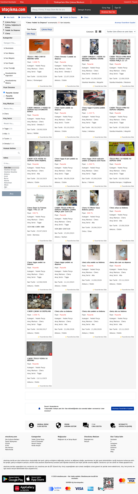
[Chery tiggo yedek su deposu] (67, 252)
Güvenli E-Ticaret (130, 2)
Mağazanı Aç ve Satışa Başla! (67, 439)
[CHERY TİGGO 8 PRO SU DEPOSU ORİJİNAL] (121, 97)
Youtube (113, 445)
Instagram (114, 443)
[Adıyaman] (11, 183)
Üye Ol (118, 7)
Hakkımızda (9, 449)
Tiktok (113, 449)
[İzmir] (11, 176)
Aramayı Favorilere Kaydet (122, 408)
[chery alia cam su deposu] (121, 252)
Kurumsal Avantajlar (8, 2)
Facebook (114, 439)
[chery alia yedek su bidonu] (94, 252)
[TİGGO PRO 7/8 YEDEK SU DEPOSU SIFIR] (121, 148)
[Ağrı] (11, 187)
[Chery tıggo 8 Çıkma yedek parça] (94, 97)
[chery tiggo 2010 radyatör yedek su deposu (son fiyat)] (94, 148)
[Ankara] (11, 174)
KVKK (7, 445)
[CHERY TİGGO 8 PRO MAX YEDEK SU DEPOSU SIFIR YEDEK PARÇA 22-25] (121, 46)
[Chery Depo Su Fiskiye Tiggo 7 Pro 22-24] (39, 197)
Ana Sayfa (10, 17)
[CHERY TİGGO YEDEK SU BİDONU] (39, 348)
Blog (21, 2)
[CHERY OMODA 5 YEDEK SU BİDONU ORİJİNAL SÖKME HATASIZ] (94, 46)
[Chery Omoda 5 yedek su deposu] (67, 46)
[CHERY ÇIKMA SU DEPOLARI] (39, 301)
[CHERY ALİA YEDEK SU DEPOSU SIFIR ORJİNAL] (39, 148)
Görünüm (90, 32)
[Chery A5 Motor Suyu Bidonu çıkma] (94, 197)
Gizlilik (7, 443)
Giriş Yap (106, 7)
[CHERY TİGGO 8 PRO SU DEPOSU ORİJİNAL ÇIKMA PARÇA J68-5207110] (67, 197)
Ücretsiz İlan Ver (108, 12)
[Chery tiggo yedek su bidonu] (39, 252)
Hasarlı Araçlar (36, 443)
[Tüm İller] (11, 168)
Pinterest (113, 447)
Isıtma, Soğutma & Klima (47, 17)
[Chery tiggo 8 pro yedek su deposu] (67, 148)
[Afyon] (11, 185)
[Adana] (11, 181)
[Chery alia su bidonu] (67, 301)
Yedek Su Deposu (70, 17)
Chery (86, 17)
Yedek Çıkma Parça (38, 439)
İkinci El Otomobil (37, 441)
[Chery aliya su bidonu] (121, 197)
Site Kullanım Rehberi (12, 439)
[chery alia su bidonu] (121, 301)
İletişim (86, 441)
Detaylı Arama (84, 9)
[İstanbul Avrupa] (11, 170)
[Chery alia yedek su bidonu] (94, 301)
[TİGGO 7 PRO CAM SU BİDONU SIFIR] (39, 46)
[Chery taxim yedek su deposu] (67, 97)
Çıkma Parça (26, 17)
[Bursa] (11, 178)
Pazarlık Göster (12, 93)
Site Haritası (9, 447)
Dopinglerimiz (88, 439)
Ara (11, 193)
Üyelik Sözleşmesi (11, 441)
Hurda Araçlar (36, 445)
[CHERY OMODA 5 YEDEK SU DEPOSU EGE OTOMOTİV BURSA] (39, 97)
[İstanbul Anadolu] (11, 172)
